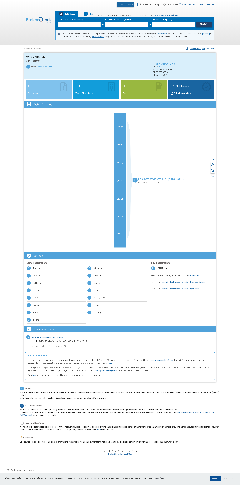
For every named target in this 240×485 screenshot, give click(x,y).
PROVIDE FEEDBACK (125, 4)
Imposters (162, 34)
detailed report (194, 275)
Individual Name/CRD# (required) (70, 20)
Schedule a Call (188, 4)
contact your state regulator (105, 370)
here (110, 363)
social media (98, 36)
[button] (228, 478)
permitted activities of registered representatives (183, 282)
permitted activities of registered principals (180, 289)
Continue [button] (215, 478)
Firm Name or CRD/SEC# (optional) (118, 20)
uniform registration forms (161, 360)
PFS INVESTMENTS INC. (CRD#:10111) (51, 337)
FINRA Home (208, 4)
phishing (206, 34)
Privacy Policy (159, 478)
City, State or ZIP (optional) (162, 20)
